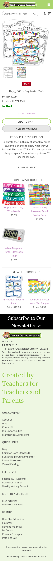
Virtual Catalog (10, 464)
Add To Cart (26, 121)
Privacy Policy (13, 556)
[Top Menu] (48, 4)
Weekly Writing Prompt (15, 486)
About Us (7, 419)
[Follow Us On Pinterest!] (10, 345)
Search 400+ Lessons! (14, 478)
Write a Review (26, 113)
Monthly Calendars (12, 504)
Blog (4, 449)
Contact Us (8, 427)
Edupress (7, 522)
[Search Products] (33, 13)
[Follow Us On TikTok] (16, 345)
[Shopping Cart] (48, 13)
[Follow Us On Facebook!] (4, 345)
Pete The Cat (9, 537)
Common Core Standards (16, 453)
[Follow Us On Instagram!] (13, 345)
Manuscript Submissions (15, 434)
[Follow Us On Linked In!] (7, 345)
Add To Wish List (26, 128)
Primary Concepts (12, 534)
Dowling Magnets (12, 526)
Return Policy (40, 556)
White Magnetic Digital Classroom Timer (13, 252)
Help (4, 423)
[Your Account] (44, 13)
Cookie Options (27, 556)
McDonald (7, 530)
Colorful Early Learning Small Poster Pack (39, 211)
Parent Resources (12, 460)
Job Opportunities (12, 431)
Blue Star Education (13, 519)
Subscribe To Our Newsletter (18, 456)
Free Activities (9, 500)
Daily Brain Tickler (12, 482)
